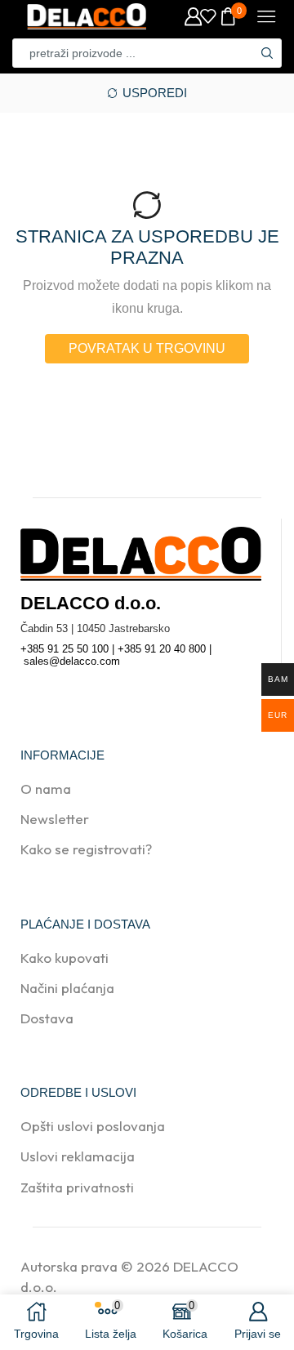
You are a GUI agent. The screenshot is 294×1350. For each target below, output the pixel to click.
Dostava (47, 1018)
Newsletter (54, 818)
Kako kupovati (64, 957)
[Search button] (267, 53)
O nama (45, 788)
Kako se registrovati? (86, 849)
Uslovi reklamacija (77, 1156)
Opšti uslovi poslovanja (92, 1125)
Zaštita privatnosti (77, 1187)
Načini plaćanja (67, 987)
